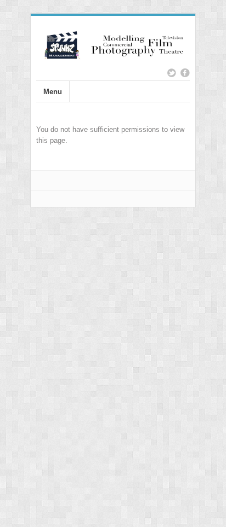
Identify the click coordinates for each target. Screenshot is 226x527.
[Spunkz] (113, 54)
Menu (52, 92)
